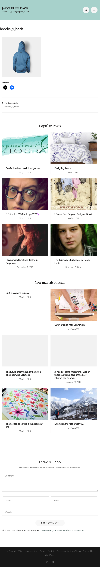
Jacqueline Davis (15, 8)
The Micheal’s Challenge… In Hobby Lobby (72, 261)
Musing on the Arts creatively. (69, 423)
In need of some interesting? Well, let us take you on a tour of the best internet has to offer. (72, 374)
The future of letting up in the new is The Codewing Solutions (23, 373)
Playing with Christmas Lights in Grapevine (22, 261)
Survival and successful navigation (23, 168)
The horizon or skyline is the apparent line (24, 425)
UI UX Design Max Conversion (69, 324)
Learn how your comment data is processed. (63, 530)
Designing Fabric (62, 168)
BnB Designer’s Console (17, 292)
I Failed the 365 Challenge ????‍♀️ (23, 214)
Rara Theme (76, 551)
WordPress (50, 555)
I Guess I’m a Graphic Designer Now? (73, 214)
